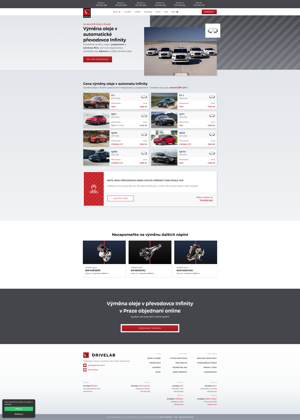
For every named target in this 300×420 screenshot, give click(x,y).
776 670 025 (179, 5)
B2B (166, 12)
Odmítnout (19, 414)
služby (127, 12)
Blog (158, 372)
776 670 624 (140, 5)
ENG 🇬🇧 (175, 12)
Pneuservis (181, 363)
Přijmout (18, 409)
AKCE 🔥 (117, 12)
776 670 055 (101, 5)
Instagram (93, 370)
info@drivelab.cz (96, 365)
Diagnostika (210, 372)
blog (158, 12)
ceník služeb (154, 358)
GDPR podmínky (166, 417)
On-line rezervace (98, 59)
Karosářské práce (207, 363)
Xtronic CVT (117, 144)
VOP (175, 417)
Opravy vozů (210, 367)
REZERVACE (155, 363)
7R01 (181, 107)
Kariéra (148, 12)
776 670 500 (121, 5)
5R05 (113, 107)
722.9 (113, 125)
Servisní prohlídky (207, 358)
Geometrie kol (179, 367)
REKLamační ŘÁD (186, 417)
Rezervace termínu (150, 328)
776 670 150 (160, 5)
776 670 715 (199, 5)
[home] (87, 11)
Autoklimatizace (178, 358)
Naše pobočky (180, 372)
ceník (138, 12)
